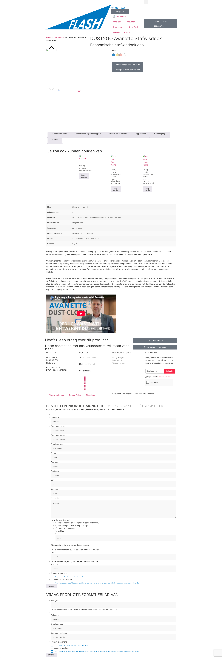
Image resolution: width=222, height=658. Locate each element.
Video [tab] (55, 139)
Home (48, 37)
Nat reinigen (117, 360)
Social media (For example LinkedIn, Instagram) (78, 523)
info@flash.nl (89, 364)
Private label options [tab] (118, 133)
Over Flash (133, 27)
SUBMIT (51, 586)
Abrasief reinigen (118, 363)
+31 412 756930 (118, 8)
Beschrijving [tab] (159, 133)
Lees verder (84, 176)
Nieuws (116, 32)
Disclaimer (90, 395)
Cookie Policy (75, 395)
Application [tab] (141, 133)
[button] (146, 2)
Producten (130, 22)
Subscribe (170, 371)
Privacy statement (56, 395)
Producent (117, 27)
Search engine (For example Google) (74, 525)
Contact (127, 32)
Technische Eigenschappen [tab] (88, 133)
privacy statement (165, 377)
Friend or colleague (66, 528)
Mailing (61, 531)
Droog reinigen (82, 166)
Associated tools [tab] (59, 133)
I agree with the (159, 377)
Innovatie (117, 22)
